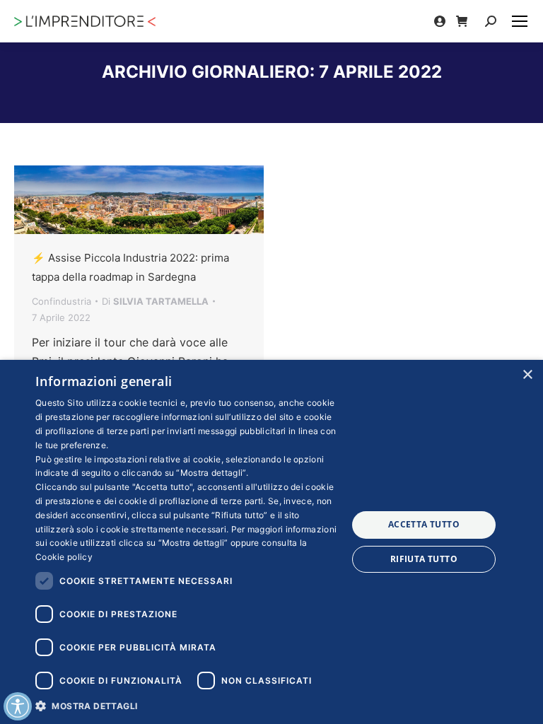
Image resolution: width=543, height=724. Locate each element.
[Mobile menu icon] (519, 21)
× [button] (527, 375)
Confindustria (61, 301)
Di (155, 301)
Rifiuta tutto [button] (423, 559)
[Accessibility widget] (18, 706)
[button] (186, 705)
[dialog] (271, 542)
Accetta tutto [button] (424, 524)
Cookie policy (64, 556)
